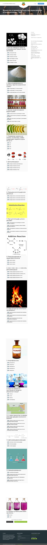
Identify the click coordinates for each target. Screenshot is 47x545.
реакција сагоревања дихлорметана (16, 163)
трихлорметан (12, 366)
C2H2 (10, 142)
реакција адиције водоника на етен (15, 275)
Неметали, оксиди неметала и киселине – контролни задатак (35, 53)
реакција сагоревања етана (14, 169)
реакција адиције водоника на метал (16, 271)
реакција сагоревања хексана (14, 165)
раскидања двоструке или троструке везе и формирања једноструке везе (16, 475)
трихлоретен (11, 364)
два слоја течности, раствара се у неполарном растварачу (16, 116)
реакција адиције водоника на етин (15, 277)
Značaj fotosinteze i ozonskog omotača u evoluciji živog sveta (36, 50)
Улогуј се (38, 0)
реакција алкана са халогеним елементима (17, 195)
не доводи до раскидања (13, 472)
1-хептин (10, 393)
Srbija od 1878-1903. (34, 42)
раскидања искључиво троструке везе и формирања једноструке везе (15, 481)
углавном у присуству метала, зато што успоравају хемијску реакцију (15, 421)
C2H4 (10, 148)
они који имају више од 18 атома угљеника (17, 92)
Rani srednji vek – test (34, 48)
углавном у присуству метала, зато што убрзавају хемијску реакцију (15, 427)
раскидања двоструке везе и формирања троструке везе (15, 478)
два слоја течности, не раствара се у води (17, 113)
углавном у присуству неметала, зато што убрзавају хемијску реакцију (16, 424)
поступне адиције (12, 445)
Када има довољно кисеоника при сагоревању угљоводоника (16, 316)
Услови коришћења (20, 544)
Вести (19, 539)
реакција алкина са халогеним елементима (17, 197)
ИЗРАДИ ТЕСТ (41, 3)
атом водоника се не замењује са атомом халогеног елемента (16, 223)
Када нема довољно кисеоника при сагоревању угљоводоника (14, 319)
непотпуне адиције (12, 443)
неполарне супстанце (13, 56)
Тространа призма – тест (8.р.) (35, 55)
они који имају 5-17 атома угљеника (15, 88)
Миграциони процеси (34, 46)
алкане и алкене (12, 264)
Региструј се (42, 0)
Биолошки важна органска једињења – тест (36, 44)
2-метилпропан (12, 399)
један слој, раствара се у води (14, 121)
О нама (35, 3)
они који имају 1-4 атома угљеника (15, 90)
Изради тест (19, 536)
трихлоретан (11, 370)
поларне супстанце (12, 60)
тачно (10, 516)
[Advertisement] (23, 20)
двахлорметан (12, 362)
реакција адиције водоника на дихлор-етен (17, 273)
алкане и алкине (12, 260)
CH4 (10, 144)
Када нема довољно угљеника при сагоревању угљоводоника (16, 321)
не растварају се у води (13, 58)
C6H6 (10, 146)
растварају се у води (13, 62)
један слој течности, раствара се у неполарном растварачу (16, 119)
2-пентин (11, 397)
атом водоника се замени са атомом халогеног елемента (17, 229)
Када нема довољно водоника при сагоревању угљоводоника (16, 313)
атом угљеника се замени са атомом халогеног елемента (17, 232)
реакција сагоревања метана (14, 167)
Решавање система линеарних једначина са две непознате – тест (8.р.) (36, 58)
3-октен (10, 395)
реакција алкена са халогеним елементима (17, 199)
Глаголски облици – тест (34, 47)
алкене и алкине (12, 262)
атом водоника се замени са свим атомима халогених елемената (16, 226)
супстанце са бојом (12, 54)
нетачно (10, 515)
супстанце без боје (12, 52)
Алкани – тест (33, 54)
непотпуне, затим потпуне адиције (15, 442)
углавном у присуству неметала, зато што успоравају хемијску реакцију (16, 430)
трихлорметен (12, 368)
